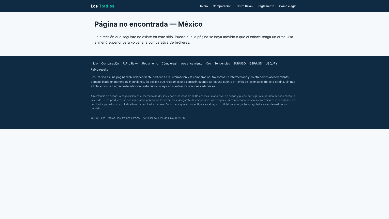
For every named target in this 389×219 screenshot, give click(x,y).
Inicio (204, 6)
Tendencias (222, 63)
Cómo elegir (287, 6)
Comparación (222, 6)
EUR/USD (239, 63)
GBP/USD (255, 63)
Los (102, 6)
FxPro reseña (99, 69)
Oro (208, 63)
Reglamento (266, 6)
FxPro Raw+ (244, 6)
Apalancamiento (191, 63)
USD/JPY (271, 63)
